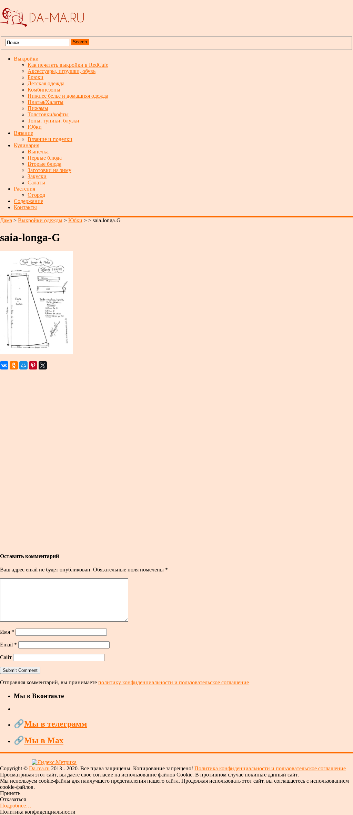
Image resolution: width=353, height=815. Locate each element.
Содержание (28, 201)
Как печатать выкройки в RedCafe (68, 65)
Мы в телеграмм (55, 723)
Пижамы (38, 108)
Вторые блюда (44, 164)
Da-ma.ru (39, 768)
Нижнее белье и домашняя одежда (68, 96)
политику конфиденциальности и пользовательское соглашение (173, 682)
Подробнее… (15, 805)
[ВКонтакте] (4, 365)
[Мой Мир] (23, 365)
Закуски (37, 176)
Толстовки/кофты (48, 114)
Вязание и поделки (50, 139)
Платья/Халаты (45, 102)
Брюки (35, 77)
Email (8, 644)
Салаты (36, 182)
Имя (7, 632)
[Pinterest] (33, 365)
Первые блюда (45, 158)
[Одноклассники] (14, 365)
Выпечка (38, 151)
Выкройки (26, 59)
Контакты (25, 207)
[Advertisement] (176, 457)
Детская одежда (46, 83)
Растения (24, 189)
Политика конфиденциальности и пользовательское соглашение (270, 768)
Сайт (6, 657)
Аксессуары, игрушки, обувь (61, 71)
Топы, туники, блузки (53, 121)
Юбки (35, 127)
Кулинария (26, 145)
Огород (36, 195)
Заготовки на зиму (49, 170)
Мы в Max (43, 740)
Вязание (23, 133)
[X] (43, 365)
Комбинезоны (44, 90)
